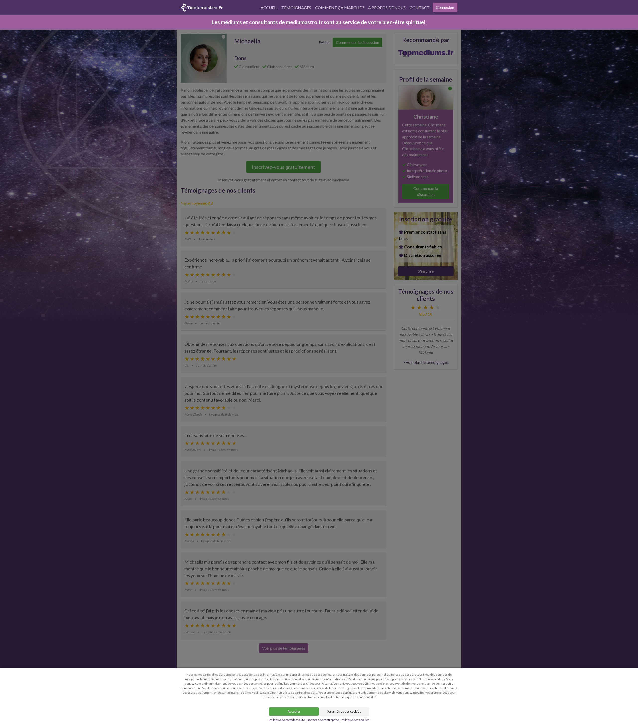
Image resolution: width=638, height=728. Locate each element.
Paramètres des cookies (344, 711)
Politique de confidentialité (287, 720)
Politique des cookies (355, 720)
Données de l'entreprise (323, 720)
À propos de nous (387, 7)
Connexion (445, 7)
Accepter (294, 711)
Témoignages (296, 7)
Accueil (269, 7)
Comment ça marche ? (339, 7)
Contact (420, 7)
